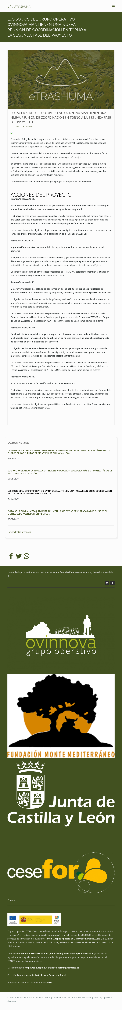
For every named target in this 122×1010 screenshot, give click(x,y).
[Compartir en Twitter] (18, 555)
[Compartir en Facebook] (11, 555)
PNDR (49, 982)
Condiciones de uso (61, 997)
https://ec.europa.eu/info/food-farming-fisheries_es (52, 967)
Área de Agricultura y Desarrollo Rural (46, 975)
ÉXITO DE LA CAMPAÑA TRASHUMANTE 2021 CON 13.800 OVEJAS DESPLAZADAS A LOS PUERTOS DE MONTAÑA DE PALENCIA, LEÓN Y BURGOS (58, 512)
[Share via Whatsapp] (26, 555)
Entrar (48, 997)
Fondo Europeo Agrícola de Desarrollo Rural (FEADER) (73, 938)
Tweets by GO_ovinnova (19, 532)
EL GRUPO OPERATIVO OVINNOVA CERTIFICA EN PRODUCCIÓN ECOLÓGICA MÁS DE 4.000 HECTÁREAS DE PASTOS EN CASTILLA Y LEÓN (60, 472)
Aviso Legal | (99, 997)
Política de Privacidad (82, 997)
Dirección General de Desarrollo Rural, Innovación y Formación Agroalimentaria (51, 953)
